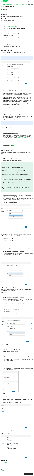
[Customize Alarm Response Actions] (16, 273)
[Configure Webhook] (11, 381)
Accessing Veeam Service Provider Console (12, 26)
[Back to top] (29, 474)
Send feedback (3, 470)
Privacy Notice (16, 474)
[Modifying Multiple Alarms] (31, 474)
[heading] (17, 14)
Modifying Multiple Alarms (4, 462)
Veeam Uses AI (20, 474)
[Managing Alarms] (27, 474)
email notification (9, 139)
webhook (13, 145)
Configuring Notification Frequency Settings (22, 137)
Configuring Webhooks (16, 313)
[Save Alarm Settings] (16, 446)
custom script (8, 143)
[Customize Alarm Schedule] (16, 416)
